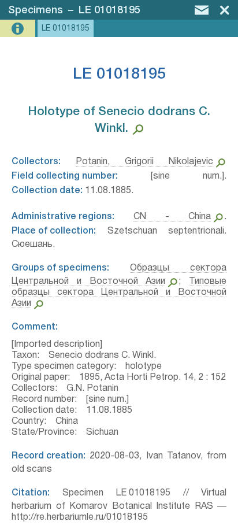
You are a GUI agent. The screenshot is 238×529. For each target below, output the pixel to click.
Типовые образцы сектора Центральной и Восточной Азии (119, 293)
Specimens (35, 10)
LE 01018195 (109, 10)
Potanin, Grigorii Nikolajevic (144, 162)
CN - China (172, 217)
